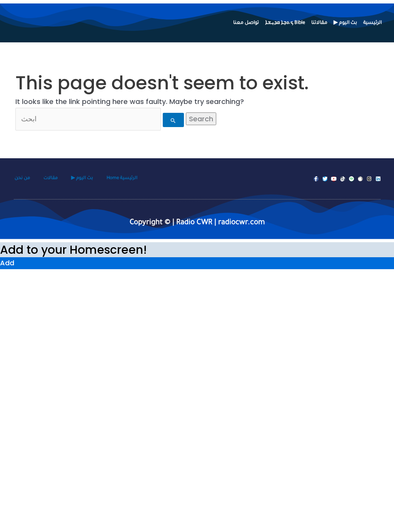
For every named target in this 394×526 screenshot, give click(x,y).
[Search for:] (100, 119)
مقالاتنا (319, 23)
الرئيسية (372, 23)
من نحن (22, 178)
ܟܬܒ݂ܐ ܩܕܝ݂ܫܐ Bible (285, 23)
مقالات (50, 178)
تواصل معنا (246, 23)
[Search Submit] (173, 120)
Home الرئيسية (122, 178)
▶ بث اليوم (345, 23)
